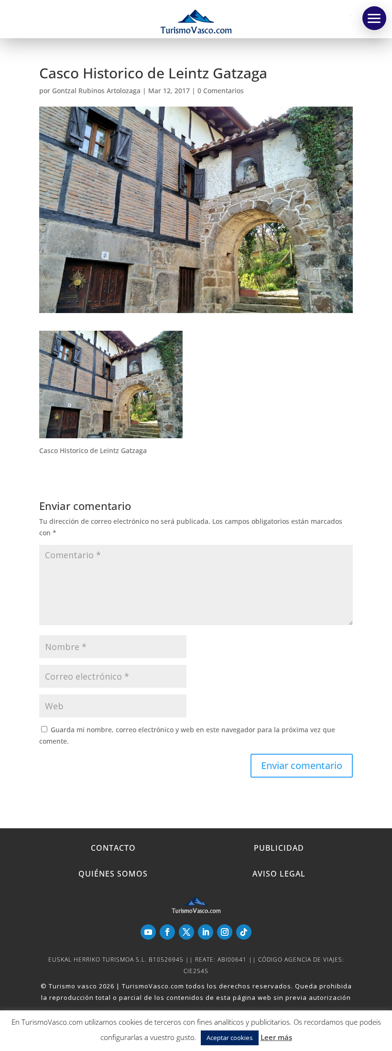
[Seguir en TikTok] (243, 932)
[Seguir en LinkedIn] (205, 932)
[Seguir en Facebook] (167, 932)
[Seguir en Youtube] (148, 932)
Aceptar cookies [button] (230, 1037)
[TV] (374, 18)
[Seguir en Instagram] (224, 932)
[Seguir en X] (186, 932)
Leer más (276, 1037)
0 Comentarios (220, 90)
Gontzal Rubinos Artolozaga (96, 90)
